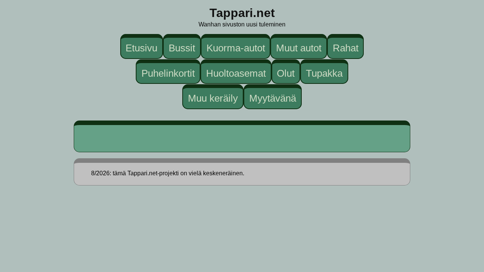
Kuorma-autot (235, 48)
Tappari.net (242, 13)
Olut (286, 73)
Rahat (345, 48)
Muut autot (298, 48)
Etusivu (141, 48)
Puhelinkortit (168, 73)
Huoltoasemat (236, 73)
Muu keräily (213, 98)
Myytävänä (272, 98)
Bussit (182, 48)
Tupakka (324, 73)
